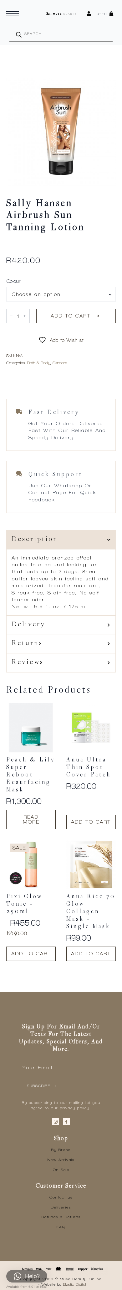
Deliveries (61, 1207)
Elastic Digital (74, 1284)
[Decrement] (11, 316)
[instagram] (55, 1121)
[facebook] (66, 1121)
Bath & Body (38, 363)
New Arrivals (61, 1160)
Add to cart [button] (91, 822)
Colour (14, 281)
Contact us (61, 1197)
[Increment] (24, 316)
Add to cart (70, 315)
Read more (31, 819)
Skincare (60, 363)
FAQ (61, 1227)
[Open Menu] (12, 13)
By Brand (61, 1150)
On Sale (61, 1170)
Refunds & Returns (61, 1217)
